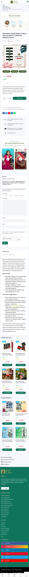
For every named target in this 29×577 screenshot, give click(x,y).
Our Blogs (3, 522)
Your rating (5, 193)
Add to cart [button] (7, 423)
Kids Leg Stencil (4, 514)
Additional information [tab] (9, 254)
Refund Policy (4, 534)
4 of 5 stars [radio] (16, 196)
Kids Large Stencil (5, 512)
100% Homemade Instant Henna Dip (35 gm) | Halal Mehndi (21, 382)
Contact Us (3, 526)
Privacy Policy (4, 532)
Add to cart (19, 98)
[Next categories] (26, 24)
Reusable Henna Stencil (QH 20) (6, 414)
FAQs (2, 536)
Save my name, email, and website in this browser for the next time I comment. (14, 232)
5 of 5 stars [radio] (22, 196)
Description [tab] (6, 251)
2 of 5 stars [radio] (6, 196)
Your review (5, 198)
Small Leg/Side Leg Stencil (6, 505)
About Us (3, 524)
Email (3, 224)
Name (4, 218)
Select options (7, 364)
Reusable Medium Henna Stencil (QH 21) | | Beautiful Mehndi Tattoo (21, 440)
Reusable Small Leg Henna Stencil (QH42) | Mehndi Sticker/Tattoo (7, 440)
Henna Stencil (5, 6)
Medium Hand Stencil (5, 501)
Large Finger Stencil (5, 497)
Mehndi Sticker (14, 109)
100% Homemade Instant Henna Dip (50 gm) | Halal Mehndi (7, 382)
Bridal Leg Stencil (5, 509)
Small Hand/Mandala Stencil (7, 499)
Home (4, 5)
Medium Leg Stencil (5, 507)
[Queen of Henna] (14, 1)
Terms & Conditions (5, 530)
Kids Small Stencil (5, 510)
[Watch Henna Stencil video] (8, 159)
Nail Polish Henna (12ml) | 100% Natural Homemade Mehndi (7, 354)
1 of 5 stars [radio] (3, 196)
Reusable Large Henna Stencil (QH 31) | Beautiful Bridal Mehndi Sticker (21, 414)
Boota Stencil (4, 516)
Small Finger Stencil (7, 8)
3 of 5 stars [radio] (11, 196)
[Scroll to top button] (26, 571)
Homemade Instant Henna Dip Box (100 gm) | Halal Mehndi (20, 354)
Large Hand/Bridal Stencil (6, 503)
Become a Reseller (5, 528)
